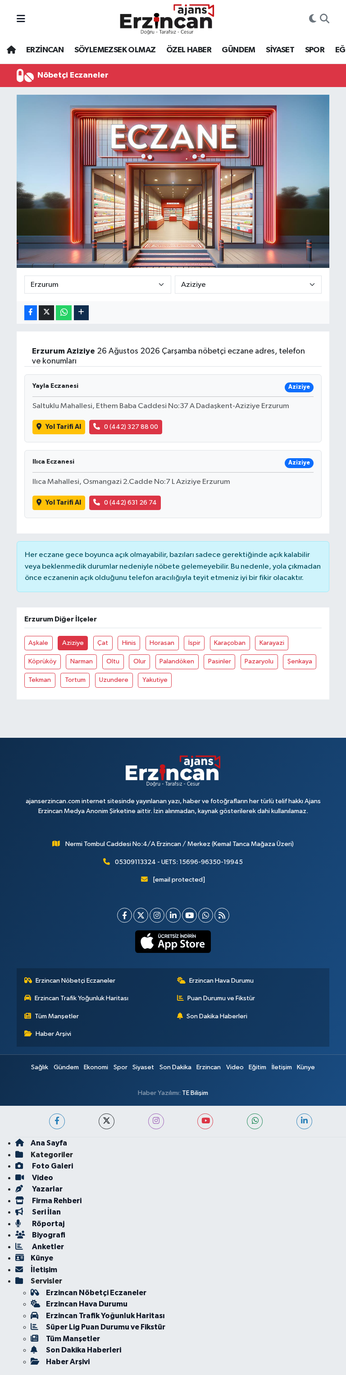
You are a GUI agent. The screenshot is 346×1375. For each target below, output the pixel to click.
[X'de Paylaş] (46, 312)
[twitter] (106, 1121)
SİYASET (280, 50)
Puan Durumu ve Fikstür (221, 998)
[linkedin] (304, 1121)
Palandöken (176, 661)
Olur (139, 661)
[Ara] (324, 19)
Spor (120, 1067)
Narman (81, 661)
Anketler (47, 1247)
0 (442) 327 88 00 (131, 426)
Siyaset (143, 1067)
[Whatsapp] (205, 915)
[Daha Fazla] (81, 312)
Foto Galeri (52, 1166)
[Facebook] (124, 915)
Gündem (66, 1067)
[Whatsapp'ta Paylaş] (64, 312)
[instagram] (156, 1121)
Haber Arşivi (53, 1033)
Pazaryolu (259, 661)
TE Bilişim (195, 1093)
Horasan (162, 642)
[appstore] (173, 941)
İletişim (282, 1067)
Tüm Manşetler (57, 1016)
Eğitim (257, 1067)
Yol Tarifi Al (63, 426)
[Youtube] (189, 915)
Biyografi (48, 1235)
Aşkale (38, 642)
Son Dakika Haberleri (217, 1016)
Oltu (112, 661)
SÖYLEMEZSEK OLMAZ (115, 50)
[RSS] (221, 915)
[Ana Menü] (21, 19)
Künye (306, 1067)
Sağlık (39, 1067)
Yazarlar (47, 1189)
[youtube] (205, 1121)
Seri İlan (46, 1212)
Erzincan (208, 1067)
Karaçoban (230, 642)
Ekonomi (96, 1067)
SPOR (315, 50)
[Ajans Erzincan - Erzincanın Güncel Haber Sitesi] (167, 19)
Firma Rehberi (56, 1201)
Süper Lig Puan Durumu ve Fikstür (105, 1327)
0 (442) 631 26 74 (130, 502)
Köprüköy (42, 661)
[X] (140, 915)
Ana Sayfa (49, 1143)
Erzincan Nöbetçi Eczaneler (75, 980)
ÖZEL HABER (188, 50)
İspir (194, 642)
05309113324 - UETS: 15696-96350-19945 (179, 862)
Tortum (75, 679)
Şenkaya (299, 661)
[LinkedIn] (173, 915)
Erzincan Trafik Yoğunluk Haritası (81, 998)
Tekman (39, 679)
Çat (102, 642)
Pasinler (219, 661)
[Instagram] (157, 915)
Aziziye (73, 642)
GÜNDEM (238, 50)
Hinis (129, 642)
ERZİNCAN (45, 50)
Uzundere (113, 679)
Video (235, 1067)
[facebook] (57, 1121)
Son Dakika (175, 1067)
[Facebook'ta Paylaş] (30, 312)
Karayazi (272, 642)
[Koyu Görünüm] (312, 19)
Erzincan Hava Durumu (221, 980)
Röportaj (47, 1224)
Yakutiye (155, 679)
